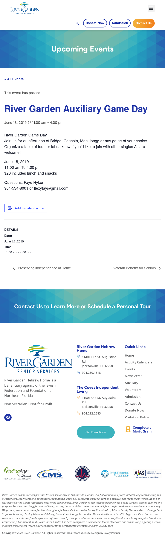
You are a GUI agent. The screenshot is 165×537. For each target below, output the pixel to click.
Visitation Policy (137, 417)
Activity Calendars (138, 362)
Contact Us (133, 403)
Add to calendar (26, 208)
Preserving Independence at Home (44, 267)
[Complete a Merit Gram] (128, 429)
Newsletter (133, 376)
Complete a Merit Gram (142, 429)
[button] (151, 8)
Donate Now (134, 410)
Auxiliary (131, 383)
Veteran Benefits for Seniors (135, 267)
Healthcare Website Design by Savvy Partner (93, 533)
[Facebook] (8, 417)
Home (129, 355)
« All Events (14, 78)
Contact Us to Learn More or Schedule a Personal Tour (82, 306)
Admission (133, 396)
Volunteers (133, 389)
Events (130, 369)
